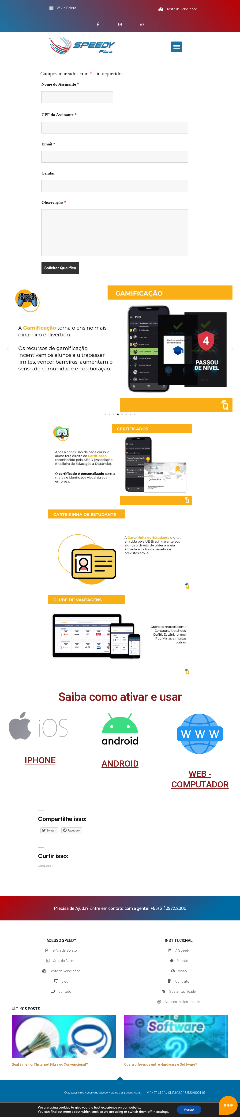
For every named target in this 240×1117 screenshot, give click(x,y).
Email (48, 144)
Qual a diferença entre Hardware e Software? (160, 1064)
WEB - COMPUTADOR (200, 779)
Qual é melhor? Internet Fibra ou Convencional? (50, 1064)
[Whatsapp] (142, 24)
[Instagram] (120, 24)
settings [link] (162, 1111)
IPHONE (40, 760)
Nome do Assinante (60, 84)
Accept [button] (189, 1109)
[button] (176, 47)
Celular (48, 173)
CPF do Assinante (59, 115)
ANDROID (120, 764)
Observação (53, 202)
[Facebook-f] (98, 24)
